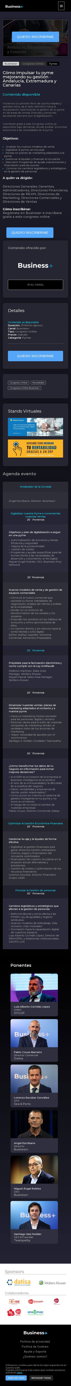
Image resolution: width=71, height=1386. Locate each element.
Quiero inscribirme (35, 37)
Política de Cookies (35, 1346)
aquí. (20, 1372)
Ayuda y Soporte (35, 1351)
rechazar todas (41, 1378)
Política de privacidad (35, 1341)
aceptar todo (16, 1378)
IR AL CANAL (35, 284)
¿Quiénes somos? (35, 1356)
